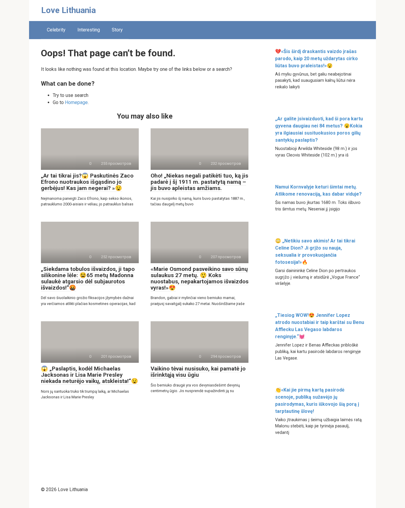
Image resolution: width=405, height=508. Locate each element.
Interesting (88, 30)
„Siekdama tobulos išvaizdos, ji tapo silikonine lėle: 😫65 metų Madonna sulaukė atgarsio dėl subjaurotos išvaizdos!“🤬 (88, 278)
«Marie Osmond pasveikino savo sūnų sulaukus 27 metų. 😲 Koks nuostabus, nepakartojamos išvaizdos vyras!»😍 (199, 278)
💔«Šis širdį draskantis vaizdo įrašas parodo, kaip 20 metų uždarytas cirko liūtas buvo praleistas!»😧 (316, 58)
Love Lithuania (68, 10)
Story (117, 30)
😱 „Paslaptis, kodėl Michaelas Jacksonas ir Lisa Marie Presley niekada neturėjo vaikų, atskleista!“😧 (89, 374)
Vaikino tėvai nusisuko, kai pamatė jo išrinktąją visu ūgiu (198, 371)
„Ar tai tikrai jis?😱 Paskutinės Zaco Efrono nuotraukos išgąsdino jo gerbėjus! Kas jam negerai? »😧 (87, 181)
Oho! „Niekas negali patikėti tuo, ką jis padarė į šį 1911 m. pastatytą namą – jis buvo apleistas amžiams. (199, 181)
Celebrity (56, 30)
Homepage (76, 102)
